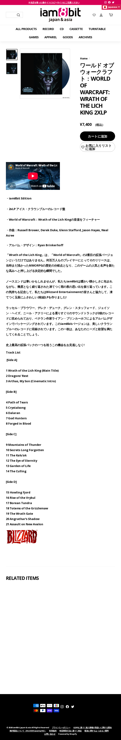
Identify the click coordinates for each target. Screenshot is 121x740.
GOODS (68, 37)
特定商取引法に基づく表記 (70, 730)
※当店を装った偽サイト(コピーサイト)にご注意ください (54, 2)
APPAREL (50, 37)
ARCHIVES (85, 37)
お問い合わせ (49, 734)
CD (62, 29)
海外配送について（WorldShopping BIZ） (28, 730)
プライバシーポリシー (61, 727)
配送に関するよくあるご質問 (97, 730)
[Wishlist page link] (94, 14)
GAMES (34, 37)
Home (83, 58)
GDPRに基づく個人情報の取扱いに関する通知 (92, 727)
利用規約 (53, 730)
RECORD (48, 29)
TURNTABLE (97, 29)
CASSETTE (76, 29)
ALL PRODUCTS (26, 29)
